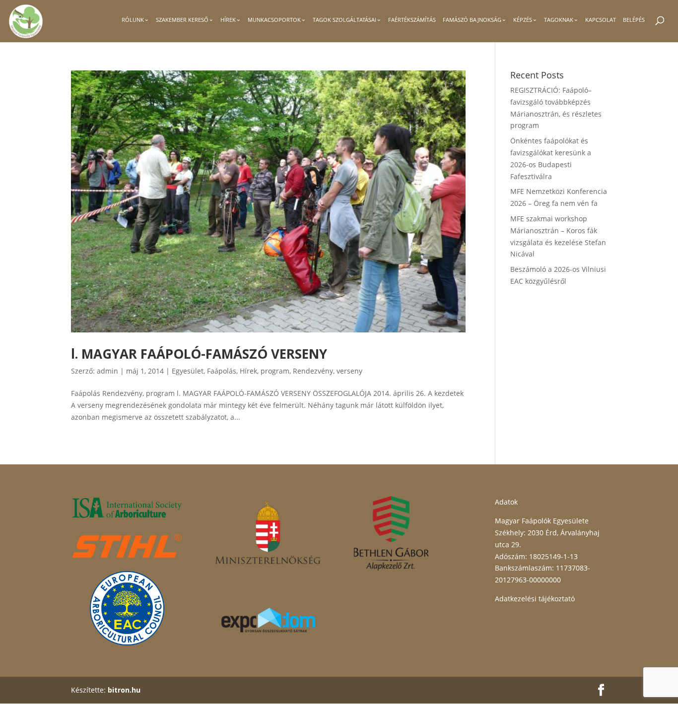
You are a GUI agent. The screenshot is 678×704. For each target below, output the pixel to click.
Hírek (228, 19)
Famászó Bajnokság (472, 19)
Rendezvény (313, 371)
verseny (349, 371)
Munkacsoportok (274, 19)
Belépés (634, 19)
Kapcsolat (600, 19)
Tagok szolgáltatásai (344, 19)
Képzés (522, 19)
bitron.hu (124, 690)
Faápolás (221, 371)
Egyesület (187, 371)
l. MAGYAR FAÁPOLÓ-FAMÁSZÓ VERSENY (199, 354)
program (275, 371)
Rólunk (133, 19)
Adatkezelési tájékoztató (535, 598)
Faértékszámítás (412, 19)
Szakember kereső (182, 19)
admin (107, 371)
